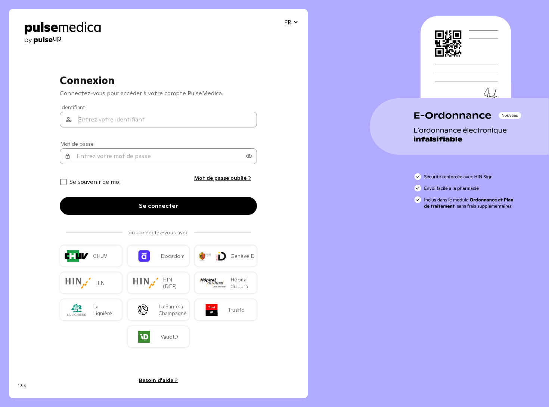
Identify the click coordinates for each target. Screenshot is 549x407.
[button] (249, 156)
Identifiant (72, 107)
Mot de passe (77, 144)
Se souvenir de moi (95, 182)
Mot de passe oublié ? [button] (222, 178)
